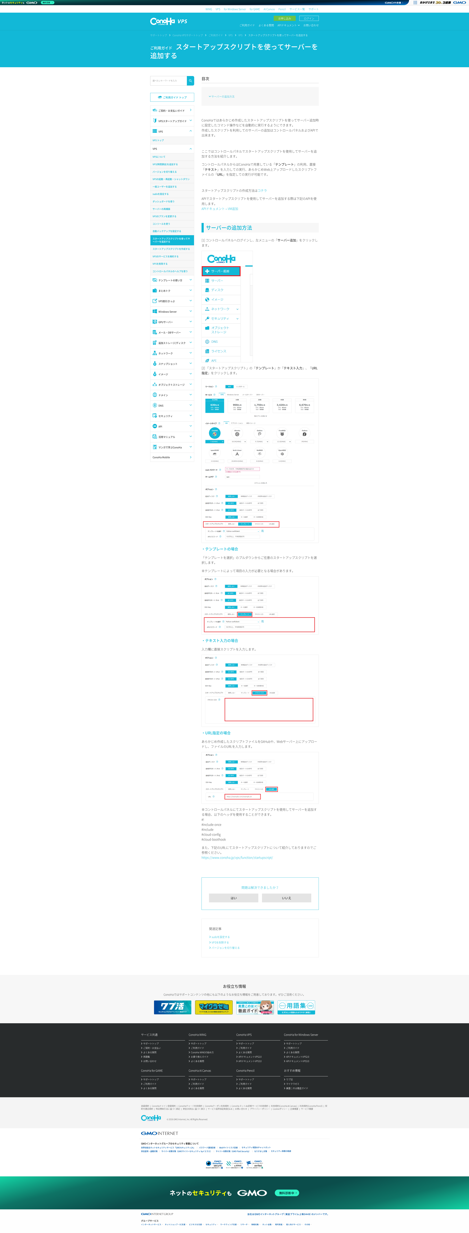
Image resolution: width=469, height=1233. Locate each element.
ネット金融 (267, 1224)
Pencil (282, 9)
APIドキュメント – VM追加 (220, 208)
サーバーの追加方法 (222, 96)
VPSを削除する (220, 942)
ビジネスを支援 (195, 1224)
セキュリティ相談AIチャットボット (256, 1147)
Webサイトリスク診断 (228, 1147)
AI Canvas (269, 9)
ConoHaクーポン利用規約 (217, 1106)
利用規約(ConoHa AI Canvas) (284, 1106)
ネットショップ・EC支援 (175, 1224)
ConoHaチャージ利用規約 (190, 1106)
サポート (314, 9)
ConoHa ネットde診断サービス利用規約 (250, 1106)
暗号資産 (278, 1224)
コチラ (262, 190)
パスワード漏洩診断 (207, 1147)
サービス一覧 (297, 9)
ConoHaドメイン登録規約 (164, 1106)
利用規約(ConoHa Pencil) (311, 1106)
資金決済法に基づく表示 (194, 1108)
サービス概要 (307, 1108)
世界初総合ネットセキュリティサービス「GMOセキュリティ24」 (168, 1147)
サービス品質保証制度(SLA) (220, 1108)
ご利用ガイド (247, 25)
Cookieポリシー (280, 1108)
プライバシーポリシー (260, 1108)
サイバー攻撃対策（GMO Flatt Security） (233, 1151)
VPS (218, 9)
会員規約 (145, 1106)
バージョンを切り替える (226, 947)
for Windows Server (235, 9)
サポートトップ (158, 35)
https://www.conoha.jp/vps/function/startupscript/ (237, 857)
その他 (307, 1224)
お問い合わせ (311, 25)
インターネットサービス (151, 1224)
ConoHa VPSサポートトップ (188, 35)
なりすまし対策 (260, 1151)
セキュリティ (211, 1224)
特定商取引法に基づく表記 (168, 1108)
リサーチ (244, 1224)
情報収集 (255, 1224)
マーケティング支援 (228, 1224)
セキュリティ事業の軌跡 (281, 1151)
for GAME (255, 9)
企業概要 (294, 1108)
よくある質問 (266, 25)
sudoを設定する (221, 937)
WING (209, 9)
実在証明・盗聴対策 (149, 1151)
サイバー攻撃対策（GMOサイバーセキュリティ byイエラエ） (186, 1151)
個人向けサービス (293, 1224)
